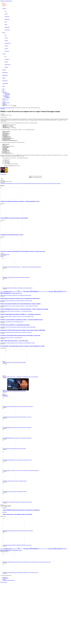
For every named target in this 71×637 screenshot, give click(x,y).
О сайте (4, 579)
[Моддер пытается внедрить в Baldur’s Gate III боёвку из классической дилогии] (9, 286)
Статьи (4, 53)
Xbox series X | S (6, 92)
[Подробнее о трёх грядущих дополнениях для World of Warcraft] (9, 479)
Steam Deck (40, 291)
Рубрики (2, 505)
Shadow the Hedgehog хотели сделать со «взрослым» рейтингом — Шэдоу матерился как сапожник (24, 309)
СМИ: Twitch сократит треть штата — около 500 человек (14, 340)
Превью (6, 48)
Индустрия (7, 16)
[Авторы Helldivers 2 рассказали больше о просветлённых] (11, 215)
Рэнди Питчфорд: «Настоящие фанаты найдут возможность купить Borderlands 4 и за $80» (22, 346)
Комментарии (5, 396)
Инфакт (6, 40)
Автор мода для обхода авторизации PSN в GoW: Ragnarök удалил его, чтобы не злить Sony (22, 251)
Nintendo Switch (5, 99)
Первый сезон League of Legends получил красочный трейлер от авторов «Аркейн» (20, 303)
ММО (6, 24)
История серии (8, 43)
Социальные (7, 29)
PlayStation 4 (7, 96)
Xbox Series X (7, 93)
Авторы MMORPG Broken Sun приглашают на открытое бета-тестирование (17, 427)
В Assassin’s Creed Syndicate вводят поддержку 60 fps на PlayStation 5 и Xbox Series (20, 335)
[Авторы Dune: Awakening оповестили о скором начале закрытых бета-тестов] (9, 458)
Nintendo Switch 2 (15, 291)
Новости (4, 8)
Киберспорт (7, 19)
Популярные (5, 395)
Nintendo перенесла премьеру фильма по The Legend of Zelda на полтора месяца (18, 406)
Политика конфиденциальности (9, 580)
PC (3, 89)
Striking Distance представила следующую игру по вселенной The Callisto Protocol (20, 298)
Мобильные (7, 27)
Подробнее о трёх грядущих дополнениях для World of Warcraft (15, 480)
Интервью (7, 59)
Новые (4, 394)
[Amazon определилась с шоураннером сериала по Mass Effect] (9, 447)
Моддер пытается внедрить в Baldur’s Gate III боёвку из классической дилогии (17, 287)
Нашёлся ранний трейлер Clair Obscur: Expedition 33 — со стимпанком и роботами (20, 314)
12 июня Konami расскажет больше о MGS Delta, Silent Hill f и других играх (17, 416)
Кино (6, 21)
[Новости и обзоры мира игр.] (6, 0)
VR (3, 90)
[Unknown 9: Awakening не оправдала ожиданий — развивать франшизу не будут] (11, 199)
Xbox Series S (7, 94)
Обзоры (6, 45)
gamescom (2, 291)
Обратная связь (5, 578)
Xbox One (4, 91)
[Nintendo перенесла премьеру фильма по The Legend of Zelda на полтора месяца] (9, 405)
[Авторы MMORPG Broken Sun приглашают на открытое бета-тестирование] (9, 426)
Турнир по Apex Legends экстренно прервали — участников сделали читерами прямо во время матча (22, 266)
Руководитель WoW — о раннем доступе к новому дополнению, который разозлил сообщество (21, 470)
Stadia (4, 98)
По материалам (3, 174)
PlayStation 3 (21, 291)
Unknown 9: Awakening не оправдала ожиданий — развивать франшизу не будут (19, 201)
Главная (1, 107)
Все (5, 11)
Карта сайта (5, 577)
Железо (6, 13)
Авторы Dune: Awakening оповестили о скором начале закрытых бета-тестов (17, 459)
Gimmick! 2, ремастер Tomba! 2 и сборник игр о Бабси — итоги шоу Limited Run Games (21, 319)
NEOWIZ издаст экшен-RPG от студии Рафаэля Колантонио (15, 324)
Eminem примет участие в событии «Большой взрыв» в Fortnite (15, 491)
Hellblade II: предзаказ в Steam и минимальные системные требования (16, 277)
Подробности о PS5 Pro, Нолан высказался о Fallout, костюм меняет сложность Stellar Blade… (23, 330)
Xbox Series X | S (59, 291)
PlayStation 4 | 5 (5, 95)
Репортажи (7, 51)
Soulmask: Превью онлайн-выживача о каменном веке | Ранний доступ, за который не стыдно (20, 572)
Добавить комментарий (4, 254)
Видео (4, 32)
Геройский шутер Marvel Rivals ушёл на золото (11, 234)
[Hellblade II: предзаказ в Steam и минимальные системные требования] (9, 276)
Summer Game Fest (44, 291)
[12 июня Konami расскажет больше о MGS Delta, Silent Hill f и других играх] (9, 415)
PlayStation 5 (7, 97)
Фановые (20, 293)
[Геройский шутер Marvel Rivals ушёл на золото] (11, 232)
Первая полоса (7, 64)
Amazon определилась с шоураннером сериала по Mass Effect (14, 362)
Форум (4, 88)
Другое (6, 37)
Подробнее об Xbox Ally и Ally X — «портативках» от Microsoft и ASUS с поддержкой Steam (20, 376)
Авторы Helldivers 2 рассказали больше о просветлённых (14, 218)
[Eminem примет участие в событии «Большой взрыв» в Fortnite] (9, 490)
